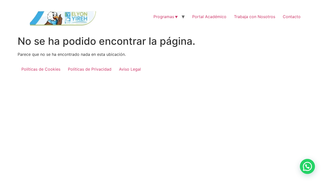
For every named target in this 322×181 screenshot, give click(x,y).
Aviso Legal (130, 69)
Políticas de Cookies (40, 69)
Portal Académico (209, 16)
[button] (307, 166)
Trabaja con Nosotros (254, 16)
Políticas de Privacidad (89, 69)
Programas (163, 16)
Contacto (292, 16)
